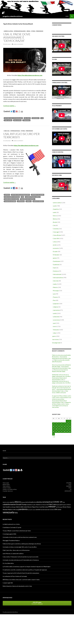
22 (67, 429)
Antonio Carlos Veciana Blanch (13, 118)
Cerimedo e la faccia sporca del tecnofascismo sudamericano (20, 537)
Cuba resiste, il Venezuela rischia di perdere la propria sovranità (20, 557)
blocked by (37, 603)
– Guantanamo (56, 261)
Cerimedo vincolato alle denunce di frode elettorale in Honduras (21, 560)
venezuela (8, 512)
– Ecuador (55, 251)
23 (70, 429)
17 (53, 429)
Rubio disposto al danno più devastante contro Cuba (17, 586)
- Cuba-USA (6, 131)
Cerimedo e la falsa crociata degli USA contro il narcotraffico (20, 547)
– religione (55, 307)
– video (54, 333)
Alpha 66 (7, 194)
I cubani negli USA (8, 583)
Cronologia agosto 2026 (9, 534)
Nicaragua (60, 507)
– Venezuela (55, 329)
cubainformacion (9, 504)
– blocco (54, 215)
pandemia (23, 509)
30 (70, 431)
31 (53, 434)
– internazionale (56, 274)
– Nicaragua (55, 290)
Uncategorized (56, 342)
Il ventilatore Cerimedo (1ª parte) (12, 527)
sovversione (44, 509)
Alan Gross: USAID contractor (60, 391)
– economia (55, 248)
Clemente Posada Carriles (33, 196)
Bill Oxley (27, 118)
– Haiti (54, 268)
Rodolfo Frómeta (38, 201)
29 (67, 431)
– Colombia (55, 228)
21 (64, 429)
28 (64, 431)
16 (70, 426)
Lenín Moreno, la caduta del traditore (13, 553)
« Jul (54, 437)
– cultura (54, 241)
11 (56, 426)
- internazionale (15, 131)
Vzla (16, 513)
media (25, 507)
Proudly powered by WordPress (10, 612)
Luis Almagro (13, 507)
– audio (54, 212)
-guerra (54, 336)
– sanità (54, 313)
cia (42, 118)
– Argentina (55, 209)
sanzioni (38, 509)
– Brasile (54, 222)
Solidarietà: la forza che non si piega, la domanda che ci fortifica (61, 382)
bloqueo (23, 502)
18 (56, 429)
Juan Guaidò (6, 507)
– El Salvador (55, 255)
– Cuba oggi (55, 232)
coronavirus (47, 502)
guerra (61, 504)
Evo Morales (43, 504)
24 (53, 431)
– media (54, 284)
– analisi (54, 206)
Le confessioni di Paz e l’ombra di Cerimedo (15, 576)
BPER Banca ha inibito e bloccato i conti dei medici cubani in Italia (21, 579)
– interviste (55, 281)
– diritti (54, 245)
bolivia (27, 502)
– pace (54, 294)
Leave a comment (18, 44)
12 (59, 426)
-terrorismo (39, 31)
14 (64, 426)
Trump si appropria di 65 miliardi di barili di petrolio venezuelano (21, 573)
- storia (33, 31)
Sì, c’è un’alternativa (8, 563)
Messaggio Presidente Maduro (11, 540)
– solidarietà (55, 316)
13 (61, 426)
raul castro (17, 120)
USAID (59, 509)
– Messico (55, 287)
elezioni (38, 504)
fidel (47, 504)
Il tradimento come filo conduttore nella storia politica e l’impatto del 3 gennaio (25, 570)
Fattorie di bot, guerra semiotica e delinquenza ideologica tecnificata (22, 544)
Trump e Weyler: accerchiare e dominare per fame (17, 530)
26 (59, 431)
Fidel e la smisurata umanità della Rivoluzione (60, 360)
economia (29, 504)
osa (17, 509)
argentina (12, 502)
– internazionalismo (57, 277)
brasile (31, 502)
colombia (39, 502)
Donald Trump (21, 504)
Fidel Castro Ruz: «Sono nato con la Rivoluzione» (16, 550)
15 (67, 426)
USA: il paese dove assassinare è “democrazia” (17, 37)
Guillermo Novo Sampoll (28, 199)
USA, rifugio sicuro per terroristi (21, 135)
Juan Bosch (21, 201)
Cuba (63, 502)
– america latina (56, 202)
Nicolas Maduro (67, 507)
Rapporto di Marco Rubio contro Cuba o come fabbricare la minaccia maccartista (61, 405)
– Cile (53, 225)
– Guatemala (55, 264)
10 (53, 426)
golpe (58, 504)
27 (61, 431)
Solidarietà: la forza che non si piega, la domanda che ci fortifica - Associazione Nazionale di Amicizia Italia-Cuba (61, 377)
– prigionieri (55, 303)
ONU (14, 509)
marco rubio (19, 507)
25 (56, 431)
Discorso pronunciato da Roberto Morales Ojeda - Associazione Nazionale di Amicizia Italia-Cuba (61, 366)
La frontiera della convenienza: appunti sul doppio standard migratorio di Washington (26, 566)
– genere (54, 258)
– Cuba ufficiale (56, 235)
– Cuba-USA (55, 238)
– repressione (56, 310)
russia (34, 509)
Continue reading (9, 106)
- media (28, 31)
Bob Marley (36, 118)
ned (57, 507)
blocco (18, 502)
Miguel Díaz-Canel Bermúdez (40, 507)
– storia (54, 326)
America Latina (6, 502)
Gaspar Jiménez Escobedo (11, 199)
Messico (29, 507)
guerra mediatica (67, 504)
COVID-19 (57, 502)
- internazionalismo (19, 31)
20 (61, 429)
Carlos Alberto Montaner (12, 196)
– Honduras (55, 271)
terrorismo (26, 120)
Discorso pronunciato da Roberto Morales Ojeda (60, 370)
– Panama (55, 297)
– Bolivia (54, 219)
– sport (54, 323)
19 (59, 429)
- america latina (8, 31)
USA (55, 509)
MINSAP (52, 506)
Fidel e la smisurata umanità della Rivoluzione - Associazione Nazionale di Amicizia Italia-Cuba (61, 356)
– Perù (54, 300)
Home (67, 16)
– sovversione (56, 320)
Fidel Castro (8, 120)
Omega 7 (29, 201)
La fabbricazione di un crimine (11, 524)
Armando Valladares (38, 194)
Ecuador (34, 504)
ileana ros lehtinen (10, 201)
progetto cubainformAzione (13, 16)
